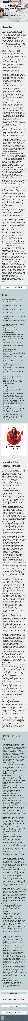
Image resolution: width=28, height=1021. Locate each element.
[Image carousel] (14, 440)
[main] (14, 7)
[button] (1, 2)
